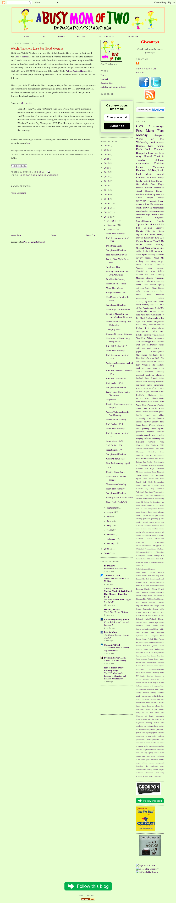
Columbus (139, 455)
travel (162, 532)
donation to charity (144, 281)
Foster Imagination (155, 321)
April (109, 529)
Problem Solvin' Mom (115, 657)
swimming (156, 438)
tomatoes (154, 759)
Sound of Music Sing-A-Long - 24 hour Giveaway (119, 315)
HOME (26, 36)
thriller (149, 244)
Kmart (161, 200)
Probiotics (146, 645)
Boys (161, 391)
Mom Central (153, 401)
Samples (159, 135)
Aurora (144, 575)
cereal (139, 210)
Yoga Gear (111, 399)
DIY (146, 274)
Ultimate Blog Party (145, 488)
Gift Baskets (146, 612)
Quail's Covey (158, 645)
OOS (152, 632)
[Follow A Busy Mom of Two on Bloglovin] (151, 111)
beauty (161, 682)
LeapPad (139, 625)
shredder (139, 749)
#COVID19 (141, 200)
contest (161, 301)
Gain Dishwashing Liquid (118, 463)
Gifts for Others (154, 230)
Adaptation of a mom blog (115, 660)
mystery (139, 257)
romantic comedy (143, 435)
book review (157, 142)
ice (162, 712)
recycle (142, 742)
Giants (138, 612)
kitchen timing (146, 512)
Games (161, 288)
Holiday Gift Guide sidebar (113, 86)
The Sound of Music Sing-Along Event (118, 340)
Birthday (139, 261)
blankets (143, 689)
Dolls (161, 398)
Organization (142, 234)
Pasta (154, 472)
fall (142, 502)
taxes (138, 759)
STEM (138, 475)
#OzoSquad (140, 555)
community (140, 418)
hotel (151, 712)
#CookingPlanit (157, 351)
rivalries (145, 746)
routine (151, 746)
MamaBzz (159, 187)
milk (138, 314)
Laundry (145, 304)
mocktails (139, 726)
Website (155, 214)
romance (140, 204)
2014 (106, 198)
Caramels (150, 448)
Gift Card (155, 612)
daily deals (142, 251)
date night (152, 696)
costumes (151, 418)
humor (145, 425)
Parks (144, 639)
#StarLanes (151, 559)
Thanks (138, 485)
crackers (139, 498)
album (161, 368)
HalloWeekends (150, 619)
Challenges (140, 452)
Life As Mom (110, 632)
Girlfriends (140, 465)
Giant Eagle (157, 184)
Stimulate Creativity (154, 264)
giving (143, 505)
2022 (106, 163)
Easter (138, 595)
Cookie (160, 247)
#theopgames (141, 355)
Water (148, 294)
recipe (139, 244)
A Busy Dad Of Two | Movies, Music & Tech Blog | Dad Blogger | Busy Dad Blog (118, 592)
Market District (147, 629)
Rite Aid (159, 237)
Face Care (152, 595)
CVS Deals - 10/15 (114, 382)
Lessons (147, 625)
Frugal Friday (155, 197)
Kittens (150, 622)
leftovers (160, 425)
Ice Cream (147, 207)
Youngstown (159, 676)
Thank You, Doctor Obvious (116, 612)
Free (139, 130)
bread (148, 415)
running (148, 257)
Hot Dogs (149, 468)
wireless (139, 776)
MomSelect (158, 207)
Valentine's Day (142, 492)
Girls (144, 361)
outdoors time (144, 729)
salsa (156, 746)
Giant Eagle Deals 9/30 (117, 502)
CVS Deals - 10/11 (114, 424)
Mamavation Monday (116, 283)
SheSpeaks (160, 475)
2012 (106, 207)
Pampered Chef (157, 636)
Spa (162, 656)
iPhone (152, 425)
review (154, 152)
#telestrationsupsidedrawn (145, 569)
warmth (155, 769)
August (110, 512)
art (163, 679)
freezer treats (141, 706)
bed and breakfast (142, 686)
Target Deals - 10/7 (115, 449)
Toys (148, 214)
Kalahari (160, 324)
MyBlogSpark (156, 170)
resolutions (155, 742)
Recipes (140, 145)
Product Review (144, 187)
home (138, 425)
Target (139, 190)
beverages (139, 495)
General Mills (158, 609)
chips (161, 415)
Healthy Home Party (115, 472)
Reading (149, 278)
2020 (106, 172)
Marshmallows (158, 328)
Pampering (151, 405)
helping (154, 709)
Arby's (138, 575)
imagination (152, 508)
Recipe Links (143, 152)
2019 (106, 176)
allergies (146, 679)
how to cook (141, 508)
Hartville (139, 468)
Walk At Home (143, 368)
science (155, 435)
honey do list (142, 712)
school (153, 284)
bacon (150, 682)
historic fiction (157, 378)
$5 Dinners (109, 565)
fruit (153, 341)
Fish (151, 599)
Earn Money (141, 401)
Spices (138, 478)
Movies (139, 237)
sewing (161, 746)
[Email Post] (48, 172)
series (161, 435)
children (159, 160)
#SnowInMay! (141, 559)
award (144, 682)
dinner (139, 217)
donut (138, 502)
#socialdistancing (144, 221)
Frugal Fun (148, 605)
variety (149, 769)
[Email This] (12, 166)
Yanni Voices (154, 492)
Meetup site (26, 103)
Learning (160, 274)
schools (139, 388)
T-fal (153, 364)
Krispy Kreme (158, 622)
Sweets (138, 662)
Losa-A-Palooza (22, 56)
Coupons (159, 149)
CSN (162, 445)
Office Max (158, 331)
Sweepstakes (159, 482)
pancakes (146, 518)
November (112, 225)
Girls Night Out (150, 465)
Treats (156, 485)
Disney (160, 234)
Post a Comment (18, 192)
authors (138, 682)
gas (153, 706)
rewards (139, 746)
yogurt (138, 351)
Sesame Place (148, 475)
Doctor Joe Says (112, 609)
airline (138, 679)
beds (151, 686)
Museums (140, 278)
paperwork (160, 729)
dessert (144, 341)
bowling (139, 415)
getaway (147, 421)
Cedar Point (159, 448)
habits (148, 709)
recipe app (159, 522)
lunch (162, 719)
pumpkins (155, 739)
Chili (108, 467)
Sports (144, 254)
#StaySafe (160, 559)
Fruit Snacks (159, 462)
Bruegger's (160, 582)
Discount (148, 241)
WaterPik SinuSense (115, 458)
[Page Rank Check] (145, 865)
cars (154, 415)
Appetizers (153, 355)
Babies (161, 271)
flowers (148, 378)
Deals (139, 149)
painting (152, 729)
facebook (140, 378)
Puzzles (160, 405)
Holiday (160, 190)
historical (155, 224)
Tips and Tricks (143, 224)
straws (138, 756)
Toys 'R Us (158, 241)
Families (140, 170)
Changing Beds (113, 329)
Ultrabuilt (160, 488)
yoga (162, 441)
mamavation (142, 163)
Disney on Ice (158, 455)
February (111, 538)
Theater (145, 411)
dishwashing (159, 498)
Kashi (145, 622)
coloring (153, 692)
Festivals (160, 595)
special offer (140, 532)
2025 (106, 149)
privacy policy (151, 736)
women (145, 776)
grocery (155, 421)
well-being (160, 773)
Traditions (160, 278)
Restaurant (149, 237)
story (162, 752)
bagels (155, 682)
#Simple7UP (159, 555)
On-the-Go (160, 632)
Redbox (147, 334)
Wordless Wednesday (116, 279)
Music (148, 174)
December (112, 220)
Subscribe (116, 126)
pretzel (145, 522)
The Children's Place (150, 662)
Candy (138, 448)
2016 (106, 190)
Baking (148, 288)
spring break (153, 752)
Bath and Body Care (156, 575)
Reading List (107, 82)
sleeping (139, 438)
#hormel (140, 247)
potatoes (161, 732)
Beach (138, 579)
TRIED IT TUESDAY (105, 36)
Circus (154, 288)
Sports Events (148, 478)
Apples (146, 391)
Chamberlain (155, 585)
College (154, 589)
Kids (150, 145)
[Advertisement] (28, 213)
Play (151, 304)
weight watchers (48, 175)
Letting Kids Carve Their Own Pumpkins (117, 273)
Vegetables (140, 338)
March (110, 534)
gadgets (139, 421)
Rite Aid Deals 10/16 (116, 378)
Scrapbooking (159, 652)
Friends (160, 221)
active (161, 492)
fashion (146, 502)
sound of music (141, 529)
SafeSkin (139, 652)
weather (148, 535)
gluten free (159, 706)
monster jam (153, 515)
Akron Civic (150, 247)
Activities (140, 288)
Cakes (138, 254)
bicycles (157, 686)
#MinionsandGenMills (144, 552)
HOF (162, 612)
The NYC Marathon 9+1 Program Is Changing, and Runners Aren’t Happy (115, 676)
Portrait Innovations (156, 642)
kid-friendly (152, 344)
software (147, 438)
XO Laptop (140, 676)
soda (137, 752)
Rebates (139, 334)
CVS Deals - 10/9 (114, 445)
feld (151, 251)
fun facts (153, 502)
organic (161, 428)
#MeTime (160, 549)
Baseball (154, 391)
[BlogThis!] (15, 166)
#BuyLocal (140, 445)
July (109, 516)
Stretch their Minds (144, 482)
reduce (148, 742)
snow (155, 348)
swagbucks (160, 756)
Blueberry (154, 445)
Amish (139, 197)
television (140, 441)
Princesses (146, 364)
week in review (158, 535)
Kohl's (154, 361)
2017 (106, 185)
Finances (139, 599)
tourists (151, 763)
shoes (162, 525)
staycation (150, 532)
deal (162, 214)
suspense (159, 210)
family (139, 180)
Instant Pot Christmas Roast (115, 568)
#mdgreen (139, 562)
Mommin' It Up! (112, 644)
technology (159, 388)
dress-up (160, 418)
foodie (161, 702)
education (160, 375)
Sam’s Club (148, 652)
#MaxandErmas (150, 549)
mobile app (159, 722)
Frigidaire (139, 605)
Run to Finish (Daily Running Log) (114, 669)
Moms (138, 264)
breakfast (160, 294)
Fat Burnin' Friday (155, 177)
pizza (150, 268)
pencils (144, 732)
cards (146, 495)
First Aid (146, 599)
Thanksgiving (158, 334)
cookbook (140, 375)
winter (149, 538)
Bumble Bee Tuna (143, 585)
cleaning (160, 371)
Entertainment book (151, 458)
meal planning (149, 381)
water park (145, 314)
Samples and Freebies (116, 250)
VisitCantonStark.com (155, 669)
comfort (161, 692)
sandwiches (159, 385)
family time (141, 284)
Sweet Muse (159, 659)
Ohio (144, 405)
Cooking (148, 227)
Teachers (160, 364)
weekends (139, 538)
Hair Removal (141, 615)
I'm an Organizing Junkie (116, 619)
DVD (157, 358)
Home (53, 235)
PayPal (150, 639)
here (28, 143)
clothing (151, 254)
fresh (149, 706)
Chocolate (152, 200)
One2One (140, 214)
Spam (138, 659)
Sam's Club (141, 408)
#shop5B (147, 562)
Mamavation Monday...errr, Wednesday (118, 323)
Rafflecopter (159, 649)
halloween (160, 341)
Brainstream (154, 579)
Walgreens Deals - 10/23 (117, 292)
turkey (138, 304)
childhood (149, 371)
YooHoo (150, 676)
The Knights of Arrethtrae (118, 309)
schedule (148, 525)
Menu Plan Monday (150, 132)
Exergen (144, 595)
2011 (106, 212)
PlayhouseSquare (142, 642)
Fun (152, 274)
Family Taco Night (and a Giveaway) (118, 393)
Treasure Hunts (152, 666)
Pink (155, 639)
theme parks (145, 759)
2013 (106, 203)
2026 (106, 145)
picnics (138, 522)
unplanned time (157, 766)
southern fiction (158, 529)
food (138, 174)
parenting (154, 518)
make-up (149, 722)
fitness (148, 702)
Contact (104, 78)
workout (151, 441)
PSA (147, 636)
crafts (138, 341)
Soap (158, 656)
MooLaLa (147, 472)
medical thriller (142, 515)
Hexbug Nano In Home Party (119, 497)
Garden (139, 361)
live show (160, 254)
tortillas (144, 763)
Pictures (145, 291)
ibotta (157, 712)
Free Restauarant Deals (116, 254)
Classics (147, 589)
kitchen (139, 381)
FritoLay (150, 462)
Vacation (139, 268)
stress (157, 532)
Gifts (138, 291)
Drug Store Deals (114, 245)
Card (143, 358)
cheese (138, 371)
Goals (149, 361)
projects (161, 736)
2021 (106, 167)
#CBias (139, 391)
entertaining (159, 281)
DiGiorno (144, 592)
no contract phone (151, 726)
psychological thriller (144, 739)
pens (149, 732)
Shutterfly (153, 408)
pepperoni (140, 431)
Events (161, 458)
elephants (145, 699)
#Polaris (149, 555)
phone (161, 344)
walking (160, 244)
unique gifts (140, 535)
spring (161, 284)
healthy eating (158, 505)
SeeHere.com (141, 656)
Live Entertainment (154, 204)
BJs (147, 445)
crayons (144, 696)
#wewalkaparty (141, 572)
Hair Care (160, 465)
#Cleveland (159, 538)
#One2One (160, 552)
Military (156, 629)
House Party (141, 324)
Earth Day (140, 458)
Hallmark (139, 619)
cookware (150, 375)
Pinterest (160, 472)
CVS (43, 36)
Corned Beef (148, 455)
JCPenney (160, 468)
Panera (138, 639)
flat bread (154, 702)
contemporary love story (146, 301)
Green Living (150, 261)
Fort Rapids (141, 602)
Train (144, 666)
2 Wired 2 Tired (112, 575)
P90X (152, 234)
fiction (160, 145)
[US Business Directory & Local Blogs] (88, 899)
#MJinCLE (140, 549)
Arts (144, 321)
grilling (149, 505)
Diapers (155, 398)
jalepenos (139, 716)
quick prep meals (143, 348)
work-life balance (154, 776)
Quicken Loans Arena (144, 649)
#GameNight (156, 314)
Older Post (91, 235)
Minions (145, 632)
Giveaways (156, 126)
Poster (138, 645)
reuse (162, 742)
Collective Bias (156, 452)
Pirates (161, 639)
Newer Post (16, 235)
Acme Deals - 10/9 (114, 440)
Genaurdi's (147, 609)
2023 (106, 158)
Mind (138, 632)
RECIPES (81, 36)
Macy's (155, 625)
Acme (153, 271)
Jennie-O (152, 324)
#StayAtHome (141, 271)
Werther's (149, 672)
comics (138, 696)
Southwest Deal (113, 266)
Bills (143, 579)
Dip (162, 358)
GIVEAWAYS (132, 36)
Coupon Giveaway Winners (119, 333)
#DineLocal (159, 542)
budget (157, 689)
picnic (161, 518)
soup (149, 529)
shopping (159, 251)
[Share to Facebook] (22, 166)
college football (142, 692)
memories (160, 381)
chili (151, 495)
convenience (159, 495)
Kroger (161, 261)
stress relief (148, 388)
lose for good (28, 175)
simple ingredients (149, 749)
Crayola (139, 241)
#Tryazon (159, 217)
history (161, 709)
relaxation (139, 525)
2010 (106, 216)
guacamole (140, 709)
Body (147, 579)
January (111, 543)
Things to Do (147, 485)
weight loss (149, 180)
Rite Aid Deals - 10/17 (116, 346)
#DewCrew (140, 542)
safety (149, 385)
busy (162, 689)
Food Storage (159, 599)
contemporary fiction (150, 298)
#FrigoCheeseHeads (143, 545)
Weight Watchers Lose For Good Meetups (37, 48)
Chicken (139, 274)
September (112, 507)
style (143, 756)
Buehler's (140, 395)
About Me (159, 257)
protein (151, 522)
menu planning (142, 428)
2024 (106, 154)
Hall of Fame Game (156, 615)
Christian (150, 358)
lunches (160, 311)
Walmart (150, 338)
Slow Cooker (151, 656)
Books (148, 149)
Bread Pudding (149, 582)
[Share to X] (18, 166)
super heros (150, 756)
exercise (160, 194)
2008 (106, 553)
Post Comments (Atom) (34, 241)
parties (138, 732)
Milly (162, 629)
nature (153, 428)
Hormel (148, 156)
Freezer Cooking (156, 602)
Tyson (162, 485)
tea (162, 438)
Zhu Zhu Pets (150, 311)
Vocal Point (140, 672)
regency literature (155, 431)
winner (161, 348)
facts (143, 702)
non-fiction (140, 385)
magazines (140, 722)
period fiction (148, 210)
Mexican (139, 472)
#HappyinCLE (158, 545)
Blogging (149, 190)
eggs (149, 341)
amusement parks (156, 411)
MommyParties (142, 331)
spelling (144, 752)
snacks (139, 207)
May (109, 525)
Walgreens (158, 167)
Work (154, 368)
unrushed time (141, 769)
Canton (144, 448)
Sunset (150, 659)
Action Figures (157, 572)
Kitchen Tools (142, 328)
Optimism (139, 636)
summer (160, 268)
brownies (150, 689)
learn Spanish (141, 719)
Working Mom (158, 672)
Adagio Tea (159, 318)
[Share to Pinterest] (25, 166)
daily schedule (148, 498)
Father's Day (141, 462)
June (109, 521)
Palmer (161, 361)
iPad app (140, 344)
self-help (155, 525)
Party (138, 364)
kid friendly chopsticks (154, 716)
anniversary (155, 679)
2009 (106, 548)
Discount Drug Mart (156, 592)
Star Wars (159, 478)
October (111, 229)
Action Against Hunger (76, 70)
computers (159, 338)
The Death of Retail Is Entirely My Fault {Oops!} (116, 649)
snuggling (160, 749)
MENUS (61, 36)
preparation (140, 736)
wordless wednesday (145, 194)
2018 (106, 181)
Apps (138, 321)
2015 (106, 194)
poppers (154, 732)
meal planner (158, 512)
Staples (144, 659)
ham (162, 421)
